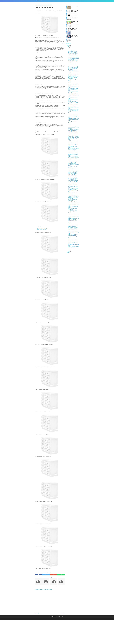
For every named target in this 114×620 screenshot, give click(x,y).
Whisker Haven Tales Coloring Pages (73, 196)
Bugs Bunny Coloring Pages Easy (73, 110)
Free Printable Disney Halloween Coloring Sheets (74, 15)
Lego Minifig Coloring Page (72, 162)
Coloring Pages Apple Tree (72, 50)
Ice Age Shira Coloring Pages (72, 149)
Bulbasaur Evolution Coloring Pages (73, 57)
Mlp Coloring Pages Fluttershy (72, 51)
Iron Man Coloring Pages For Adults (73, 195)
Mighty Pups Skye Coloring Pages (73, 67)
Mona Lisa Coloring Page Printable (73, 129)
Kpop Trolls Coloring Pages (72, 75)
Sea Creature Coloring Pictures (72, 229)
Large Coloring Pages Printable (72, 93)
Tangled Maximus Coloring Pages (73, 227)
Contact (53, 616)
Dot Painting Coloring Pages (72, 189)
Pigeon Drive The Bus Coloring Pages (42, 228)
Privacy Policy (58, 616)
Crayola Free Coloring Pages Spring (73, 157)
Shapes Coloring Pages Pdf (72, 135)
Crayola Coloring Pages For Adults (73, 88)
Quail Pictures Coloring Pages (72, 70)
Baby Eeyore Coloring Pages (72, 220)
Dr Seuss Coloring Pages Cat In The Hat (45, 586)
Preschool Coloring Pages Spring (41, 229)
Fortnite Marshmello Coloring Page (73, 137)
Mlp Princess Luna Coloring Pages (73, 66)
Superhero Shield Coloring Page (73, 104)
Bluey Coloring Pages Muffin (72, 182)
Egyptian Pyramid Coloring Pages (60, 586)
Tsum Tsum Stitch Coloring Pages (73, 153)
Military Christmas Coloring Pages (73, 181)
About (50, 616)
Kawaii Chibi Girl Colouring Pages (73, 126)
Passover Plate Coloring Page (72, 201)
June (69, 46)
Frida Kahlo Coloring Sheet (72, 163)
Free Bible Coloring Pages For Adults (73, 148)
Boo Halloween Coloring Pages (72, 54)
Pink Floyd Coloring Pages (72, 101)
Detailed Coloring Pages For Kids (73, 225)
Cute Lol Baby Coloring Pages (72, 172)
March (69, 248)
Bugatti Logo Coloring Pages (72, 150)
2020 (68, 252)
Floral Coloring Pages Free (72, 179)
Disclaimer (63, 616)
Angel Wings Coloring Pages (72, 210)
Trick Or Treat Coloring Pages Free (73, 140)
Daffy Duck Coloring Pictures (72, 175)
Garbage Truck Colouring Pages (72, 173)
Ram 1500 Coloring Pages (72, 226)
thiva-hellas (38, 1)
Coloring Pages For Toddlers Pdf (73, 238)
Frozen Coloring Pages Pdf (72, 59)
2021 (68, 45)
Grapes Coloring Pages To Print (72, 60)
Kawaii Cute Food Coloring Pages (73, 156)
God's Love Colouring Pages (72, 131)
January (69, 251)
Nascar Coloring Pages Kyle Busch (73, 109)
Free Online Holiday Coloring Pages (73, 171)
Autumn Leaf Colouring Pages (72, 130)
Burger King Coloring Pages (72, 168)
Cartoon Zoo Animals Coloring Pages (73, 218)
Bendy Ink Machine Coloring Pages (73, 118)
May (68, 47)
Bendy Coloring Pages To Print (72, 228)
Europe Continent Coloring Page (73, 115)
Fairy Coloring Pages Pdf (72, 174)
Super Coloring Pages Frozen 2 (72, 178)
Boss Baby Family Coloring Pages (73, 188)
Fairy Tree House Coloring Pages (73, 53)
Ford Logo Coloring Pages (72, 247)
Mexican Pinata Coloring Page (72, 52)
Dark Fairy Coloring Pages (72, 235)
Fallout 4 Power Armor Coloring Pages (38, 586)
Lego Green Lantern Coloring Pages (73, 58)
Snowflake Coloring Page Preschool (73, 246)
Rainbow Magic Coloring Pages (72, 234)
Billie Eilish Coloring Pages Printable (73, 76)
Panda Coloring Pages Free (72, 219)
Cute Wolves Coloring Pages (41, 226)
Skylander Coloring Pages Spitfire (73, 180)
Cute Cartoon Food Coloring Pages (73, 136)
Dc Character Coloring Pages (53, 586)
